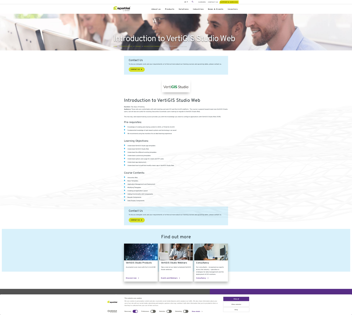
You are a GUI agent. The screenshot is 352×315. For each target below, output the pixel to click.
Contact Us (213, 2)
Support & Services (229, 2)
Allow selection (236, 304)
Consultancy (201, 278)
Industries (198, 9)
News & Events (216, 9)
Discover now (131, 278)
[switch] (153, 311)
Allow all (236, 299)
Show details (196, 311)
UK (185, 2)
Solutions (184, 9)
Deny (236, 309)
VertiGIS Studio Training (151, 46)
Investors (233, 9)
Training (138, 46)
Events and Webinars (169, 278)
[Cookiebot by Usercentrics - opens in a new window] (112, 311)
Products (170, 9)
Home (115, 46)
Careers (202, 2)
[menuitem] (202, 2)
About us (156, 9)
